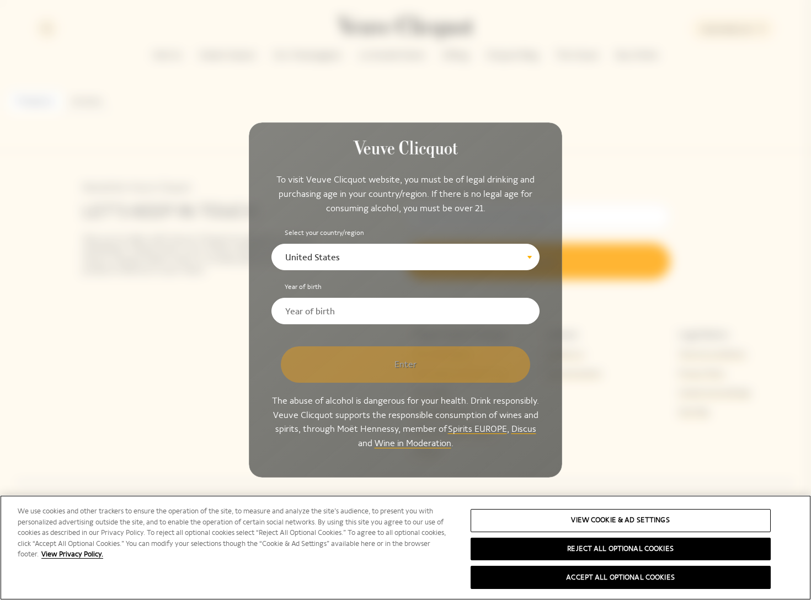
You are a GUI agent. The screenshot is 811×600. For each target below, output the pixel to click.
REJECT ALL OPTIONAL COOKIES (620, 548)
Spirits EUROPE (477, 429)
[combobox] (405, 257)
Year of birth (303, 287)
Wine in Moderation (413, 443)
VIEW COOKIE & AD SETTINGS (620, 520)
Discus (523, 429)
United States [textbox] (312, 257)
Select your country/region (324, 233)
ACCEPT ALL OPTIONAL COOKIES (620, 576)
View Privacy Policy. (72, 554)
